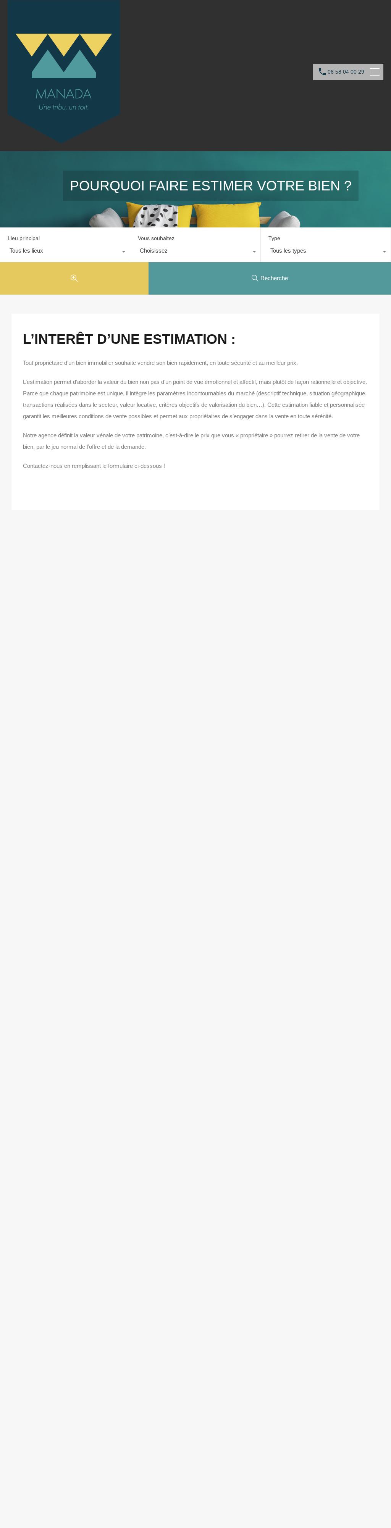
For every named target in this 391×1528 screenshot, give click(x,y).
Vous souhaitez (156, 238)
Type (274, 238)
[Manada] (64, 140)
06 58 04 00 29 (346, 72)
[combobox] (65, 252)
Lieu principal (24, 238)
